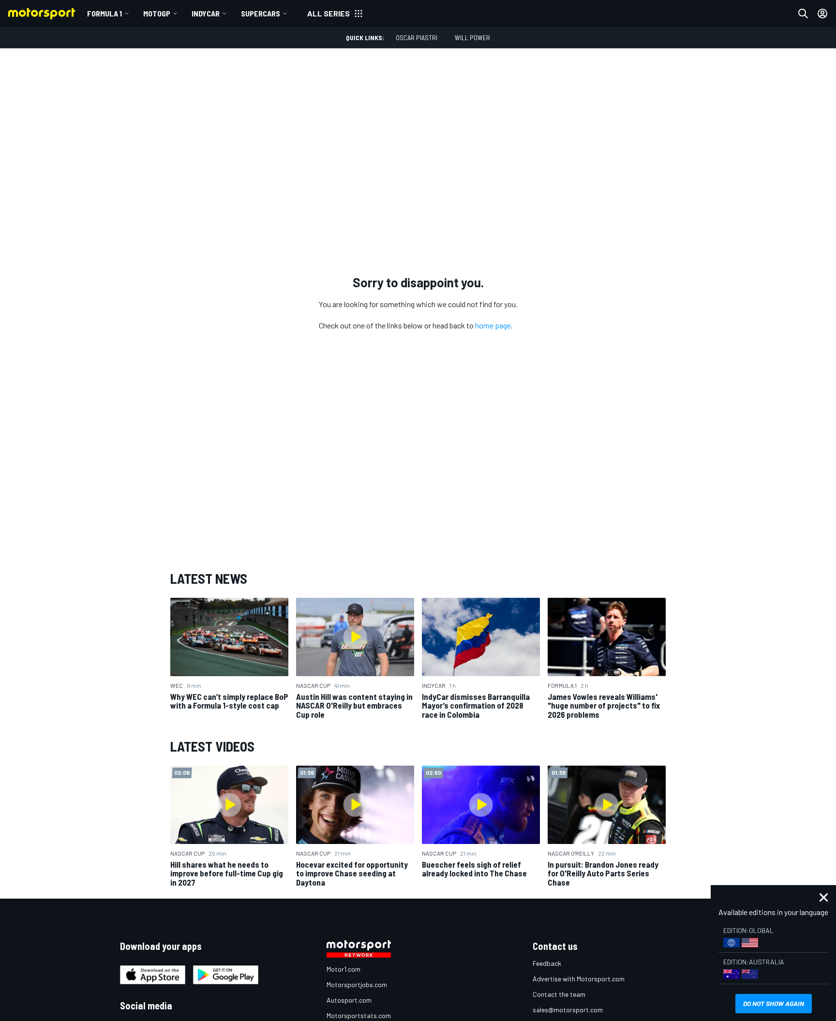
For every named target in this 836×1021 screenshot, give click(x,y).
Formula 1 (104, 13)
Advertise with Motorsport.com (579, 979)
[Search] (803, 13)
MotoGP (156, 13)
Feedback (547, 963)
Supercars (260, 13)
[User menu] (822, 13)
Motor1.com (343, 969)
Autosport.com (349, 1000)
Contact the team (559, 994)
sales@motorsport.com (568, 1010)
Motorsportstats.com (359, 1015)
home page (493, 325)
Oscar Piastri (416, 37)
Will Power (472, 37)
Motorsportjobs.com (357, 984)
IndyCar (206, 13)
